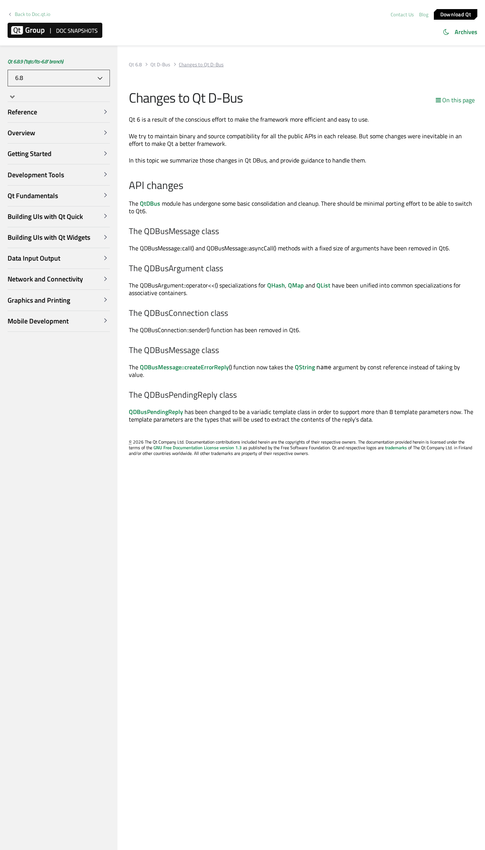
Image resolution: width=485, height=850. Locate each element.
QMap (296, 285)
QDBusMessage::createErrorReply (184, 367)
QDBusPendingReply (156, 411)
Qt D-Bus (160, 64)
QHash (276, 285)
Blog (424, 14)
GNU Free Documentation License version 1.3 (197, 447)
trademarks (396, 447)
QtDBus (150, 203)
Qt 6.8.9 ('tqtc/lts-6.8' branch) (35, 61)
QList (323, 285)
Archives (466, 31)
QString (305, 367)
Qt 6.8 (135, 64)
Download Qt (455, 14)
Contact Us (402, 14)
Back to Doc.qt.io (32, 14)
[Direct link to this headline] (187, 186)
